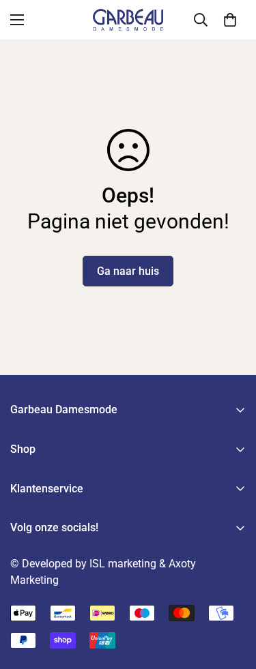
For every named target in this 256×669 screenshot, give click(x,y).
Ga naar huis (128, 271)
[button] (230, 19)
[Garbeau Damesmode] (128, 20)
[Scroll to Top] (231, 596)
